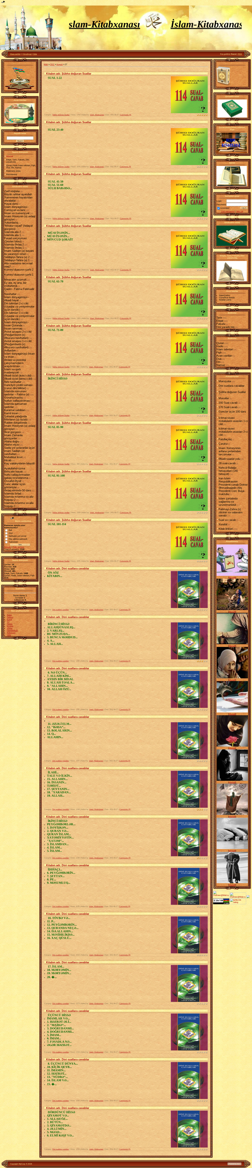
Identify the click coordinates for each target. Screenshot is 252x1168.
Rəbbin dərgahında (15, 422)
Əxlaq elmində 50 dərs (17, 490)
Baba (9, 615)
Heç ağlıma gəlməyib (18, 539)
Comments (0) (125, 115)
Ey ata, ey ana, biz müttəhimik (15, 284)
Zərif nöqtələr (12, 191)
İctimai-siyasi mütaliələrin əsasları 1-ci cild (233, 421)
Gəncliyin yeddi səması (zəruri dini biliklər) (18, 386)
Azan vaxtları (224, 355)
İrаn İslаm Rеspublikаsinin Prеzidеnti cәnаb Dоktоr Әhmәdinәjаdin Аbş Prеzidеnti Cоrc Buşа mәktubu (233, 486)
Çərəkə (223, 443)
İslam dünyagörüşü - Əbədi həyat (16, 299)
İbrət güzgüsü (12, 432)
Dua (218, 358)
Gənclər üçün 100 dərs (232, 411)
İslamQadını (224, 295)
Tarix (219, 317)
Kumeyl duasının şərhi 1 (18, 274)
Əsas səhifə (15, 54)
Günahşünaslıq (13, 397)
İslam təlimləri (224, 349)
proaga (10, 626)
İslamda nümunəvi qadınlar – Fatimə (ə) (16, 393)
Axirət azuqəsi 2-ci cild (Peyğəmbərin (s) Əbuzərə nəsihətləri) (17, 334)
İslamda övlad (12, 493)
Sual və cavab (227, 519)
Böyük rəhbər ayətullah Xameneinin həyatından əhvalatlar (18, 197)
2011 (52, 64)
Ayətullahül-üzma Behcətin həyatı (14, 470)
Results (7, 547)
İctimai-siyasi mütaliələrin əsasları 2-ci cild (233, 431)
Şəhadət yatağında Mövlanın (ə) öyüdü (15, 418)
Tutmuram (13, 542)
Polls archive (18, 547)
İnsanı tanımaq (13, 328)
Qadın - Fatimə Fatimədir (19, 289)
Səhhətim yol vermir (17, 536)
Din (218, 361)
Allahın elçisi (11, 444)
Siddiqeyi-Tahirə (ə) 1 (17, 260)
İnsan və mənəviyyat (16, 213)
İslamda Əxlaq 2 (14, 244)
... (49, 720)
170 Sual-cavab (228, 407)
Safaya (10, 617)
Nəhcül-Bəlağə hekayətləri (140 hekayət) (228, 470)
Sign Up (239, 211)
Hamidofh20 (12, 630)
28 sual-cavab (227, 463)
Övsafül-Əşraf (12, 480)
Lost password (227, 211)
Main (46, 64)
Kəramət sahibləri (14, 410)
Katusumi (11, 633)
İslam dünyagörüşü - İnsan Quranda (16, 324)
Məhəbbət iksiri (13, 457)
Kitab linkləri (226, 528)
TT (8, 622)
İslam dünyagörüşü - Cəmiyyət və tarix (16, 208)
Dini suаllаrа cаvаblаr (60, 610)
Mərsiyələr (225, 381)
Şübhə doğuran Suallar (61, 115)
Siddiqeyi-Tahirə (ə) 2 (17, 257)
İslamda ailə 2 (12, 231)
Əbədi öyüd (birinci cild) (18, 378)
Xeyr (11, 533)
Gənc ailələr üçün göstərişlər (14, 485)
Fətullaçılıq (225, 439)
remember (224, 208)
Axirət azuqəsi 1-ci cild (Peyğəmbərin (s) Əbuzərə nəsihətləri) (17, 344)
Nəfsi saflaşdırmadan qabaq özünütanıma (17, 476)
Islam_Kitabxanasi (97, 115)
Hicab (7, 460)
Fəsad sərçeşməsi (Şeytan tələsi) (15, 240)
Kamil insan (11, 413)
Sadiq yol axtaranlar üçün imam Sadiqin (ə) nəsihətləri (19, 451)
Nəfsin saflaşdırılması (17, 400)
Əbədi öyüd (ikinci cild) (17, 375)
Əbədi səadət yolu (229, 458)
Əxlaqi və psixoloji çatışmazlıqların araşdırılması (15, 363)
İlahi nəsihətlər (12, 381)
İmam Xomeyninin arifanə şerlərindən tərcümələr (230, 451)
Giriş (35, 54)
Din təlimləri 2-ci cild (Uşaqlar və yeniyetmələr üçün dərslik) (19, 306)
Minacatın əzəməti (15, 279)
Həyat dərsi (11, 203)
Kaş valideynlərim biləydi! (19, 463)
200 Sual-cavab (228, 402)
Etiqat (219, 320)
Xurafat (223, 524)
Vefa (9, 635)
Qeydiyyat (27, 54)
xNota (9, 628)
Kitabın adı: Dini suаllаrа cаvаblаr (67, 568)
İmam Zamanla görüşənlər (13, 437)
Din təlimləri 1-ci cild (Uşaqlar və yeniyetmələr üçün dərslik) (19, 316)
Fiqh (219, 352)
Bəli (10, 530)
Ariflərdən (10, 350)
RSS (240, 54)
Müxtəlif (232, 577)
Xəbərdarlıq (11, 222)
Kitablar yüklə (225, 300)
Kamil (9, 619)
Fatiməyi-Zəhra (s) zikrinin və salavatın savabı (230, 512)
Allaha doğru (11, 441)
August (59, 64)
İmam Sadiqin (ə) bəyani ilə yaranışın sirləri (19, 252)
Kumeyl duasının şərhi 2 (18, 269)
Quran (220, 343)
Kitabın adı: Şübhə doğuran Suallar (68, 73)
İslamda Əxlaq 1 (14, 247)
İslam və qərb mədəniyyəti (12, 371)
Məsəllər (224, 398)
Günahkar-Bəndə (227, 297)
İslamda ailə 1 (12, 235)
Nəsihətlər (10, 294)
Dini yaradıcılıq (225, 327)
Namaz (220, 365)
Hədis (219, 346)
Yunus (10, 624)
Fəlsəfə (220, 323)
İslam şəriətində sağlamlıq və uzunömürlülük (228, 501)
